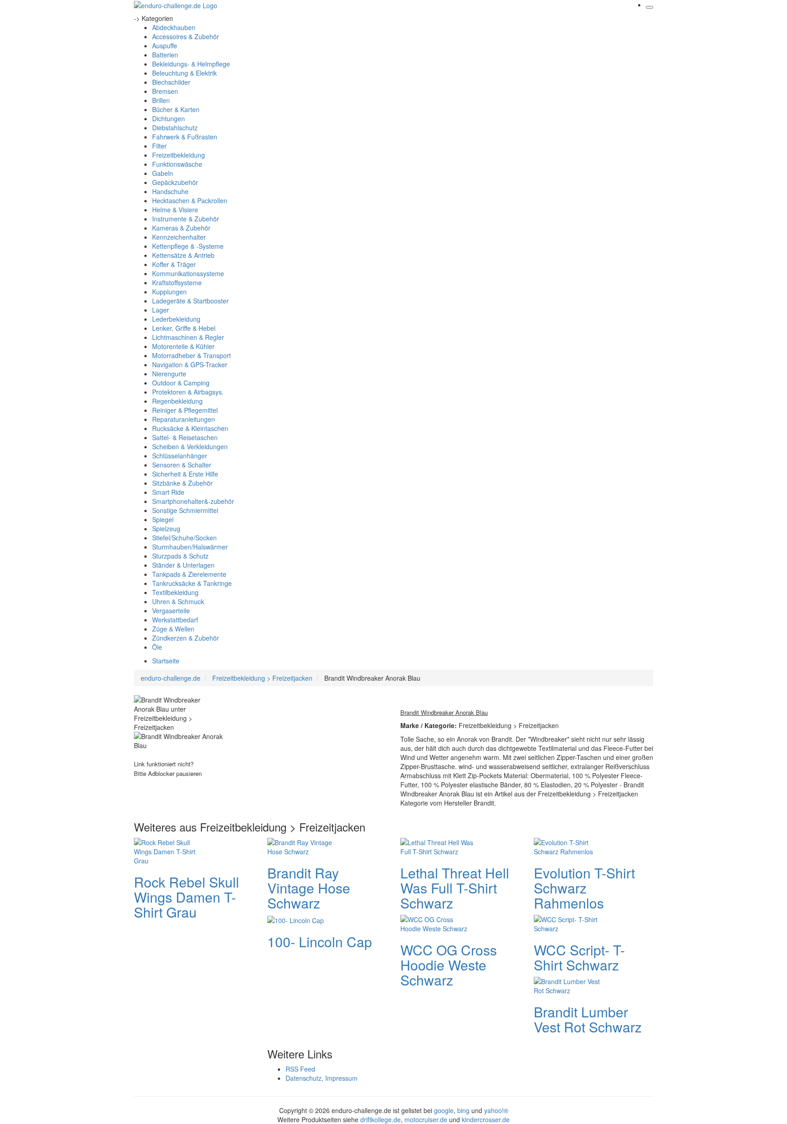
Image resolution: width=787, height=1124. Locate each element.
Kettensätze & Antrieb (183, 255)
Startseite (165, 660)
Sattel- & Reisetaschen (185, 437)
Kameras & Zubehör (181, 227)
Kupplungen (169, 291)
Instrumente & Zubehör (185, 218)
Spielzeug (166, 528)
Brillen (161, 100)
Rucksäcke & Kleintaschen (190, 428)
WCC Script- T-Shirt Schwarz (579, 957)
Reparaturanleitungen (183, 419)
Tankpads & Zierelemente (189, 574)
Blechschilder (171, 82)
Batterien (165, 54)
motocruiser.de (425, 1119)
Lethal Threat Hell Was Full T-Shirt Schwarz (454, 888)
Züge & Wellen (173, 628)
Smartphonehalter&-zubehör (193, 501)
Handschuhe (170, 191)
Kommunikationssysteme (188, 273)
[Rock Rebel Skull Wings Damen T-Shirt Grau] (170, 850)
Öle (157, 647)
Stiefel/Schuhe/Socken (184, 537)
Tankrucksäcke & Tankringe (192, 583)
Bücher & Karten (175, 109)
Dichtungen (168, 118)
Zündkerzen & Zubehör (185, 637)
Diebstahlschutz (175, 127)
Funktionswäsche (177, 164)
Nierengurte (169, 373)
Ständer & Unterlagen (183, 565)
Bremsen (165, 91)
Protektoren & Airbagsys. (188, 391)
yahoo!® (496, 1110)
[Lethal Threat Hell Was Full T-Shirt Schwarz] (436, 845)
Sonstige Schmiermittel (185, 510)
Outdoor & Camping (181, 382)
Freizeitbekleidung (178, 154)
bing (463, 1110)
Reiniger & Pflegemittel (185, 410)
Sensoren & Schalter (181, 464)
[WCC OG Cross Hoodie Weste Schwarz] (436, 922)
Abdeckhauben (173, 27)
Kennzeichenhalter (179, 236)
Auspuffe (164, 45)
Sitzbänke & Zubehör (182, 483)
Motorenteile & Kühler (183, 346)
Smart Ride (168, 492)
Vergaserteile (171, 610)
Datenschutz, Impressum (322, 1078)
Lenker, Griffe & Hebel (183, 328)
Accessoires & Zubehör (185, 36)
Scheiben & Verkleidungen (190, 446)
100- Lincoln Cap (319, 941)
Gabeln (162, 173)
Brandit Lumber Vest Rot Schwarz (588, 1019)
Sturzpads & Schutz (180, 555)
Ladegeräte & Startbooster (190, 300)
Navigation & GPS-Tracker (189, 364)
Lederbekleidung (176, 318)
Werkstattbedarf (175, 619)
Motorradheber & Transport (191, 355)
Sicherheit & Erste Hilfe (185, 473)
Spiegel (163, 519)
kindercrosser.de (486, 1119)
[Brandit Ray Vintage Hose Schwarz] (303, 845)
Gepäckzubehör (175, 182)
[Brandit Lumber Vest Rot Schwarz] (570, 984)
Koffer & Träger (174, 264)
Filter (159, 145)
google (444, 1110)
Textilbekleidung (175, 592)
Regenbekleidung (177, 400)
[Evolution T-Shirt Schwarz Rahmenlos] (570, 845)
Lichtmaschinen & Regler (188, 337)
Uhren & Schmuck (178, 601)
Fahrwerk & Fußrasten (184, 136)
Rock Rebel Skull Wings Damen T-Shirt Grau (186, 897)
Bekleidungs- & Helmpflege (191, 63)
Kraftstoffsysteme (177, 282)
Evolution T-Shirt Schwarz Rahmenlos (584, 888)
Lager (160, 309)
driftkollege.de (380, 1119)
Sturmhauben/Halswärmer (190, 546)
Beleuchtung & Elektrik (184, 72)
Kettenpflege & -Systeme (188, 246)
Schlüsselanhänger (179, 455)
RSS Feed (300, 1068)
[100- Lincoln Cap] (295, 919)
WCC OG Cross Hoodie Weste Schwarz (448, 965)
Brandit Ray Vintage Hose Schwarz (308, 888)
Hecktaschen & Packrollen (189, 200)
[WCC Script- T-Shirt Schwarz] (570, 922)
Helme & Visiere (175, 209)
